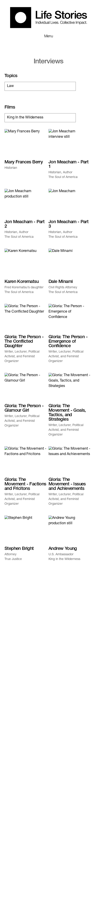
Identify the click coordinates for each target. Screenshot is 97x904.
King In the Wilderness (25, 118)
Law (10, 86)
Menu (48, 36)
